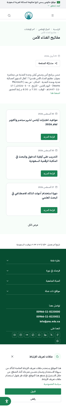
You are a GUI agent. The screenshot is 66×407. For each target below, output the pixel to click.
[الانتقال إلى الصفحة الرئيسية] (29, 15)
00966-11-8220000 (48, 312)
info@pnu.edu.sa (50, 321)
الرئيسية (56, 29)
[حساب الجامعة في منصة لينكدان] (45, 335)
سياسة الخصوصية (52, 384)
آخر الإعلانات (29, 29)
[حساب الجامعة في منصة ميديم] (26, 335)
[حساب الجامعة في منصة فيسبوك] (57, 335)
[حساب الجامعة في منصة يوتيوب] (14, 335)
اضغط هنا (55, 93)
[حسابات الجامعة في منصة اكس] (51, 335)
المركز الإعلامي (44, 29)
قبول (33, 391)
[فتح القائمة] (52, 15)
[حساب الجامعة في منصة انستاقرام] (20, 335)
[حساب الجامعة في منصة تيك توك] (33, 335)
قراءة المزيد (49, 137)
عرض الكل (33, 225)
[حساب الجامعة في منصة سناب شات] (39, 335)
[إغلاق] (12, 356)
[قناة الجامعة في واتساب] (57, 341)
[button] (9, 16)
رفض (33, 399)
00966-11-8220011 (48, 317)
